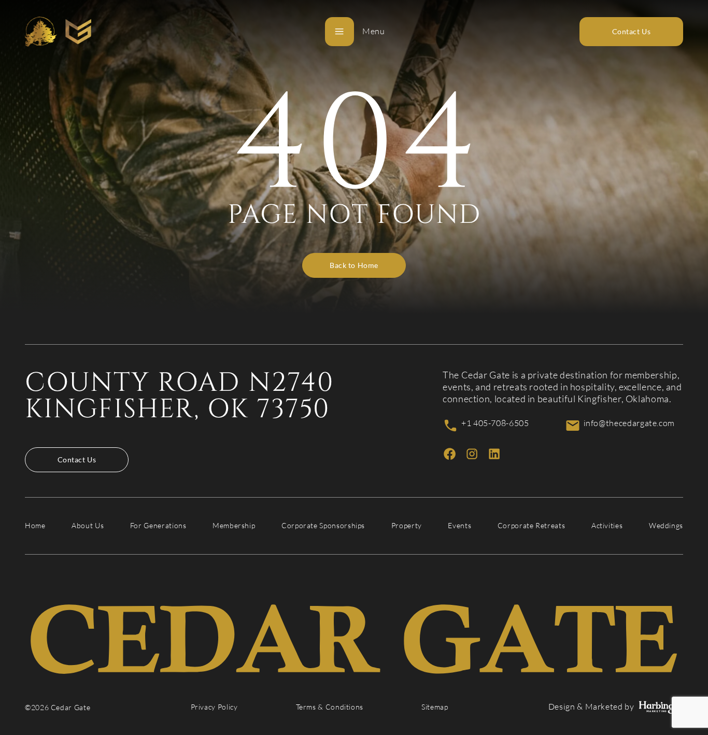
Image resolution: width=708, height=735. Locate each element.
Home (35, 525)
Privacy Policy (214, 707)
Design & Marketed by (591, 706)
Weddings (666, 525)
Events (459, 525)
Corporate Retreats (531, 525)
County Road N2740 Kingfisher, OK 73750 (179, 396)
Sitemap (434, 707)
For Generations (158, 525)
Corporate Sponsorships (323, 525)
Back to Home (354, 265)
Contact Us (77, 460)
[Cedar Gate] (58, 32)
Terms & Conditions (330, 707)
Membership (234, 525)
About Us (88, 525)
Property (406, 525)
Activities (606, 525)
